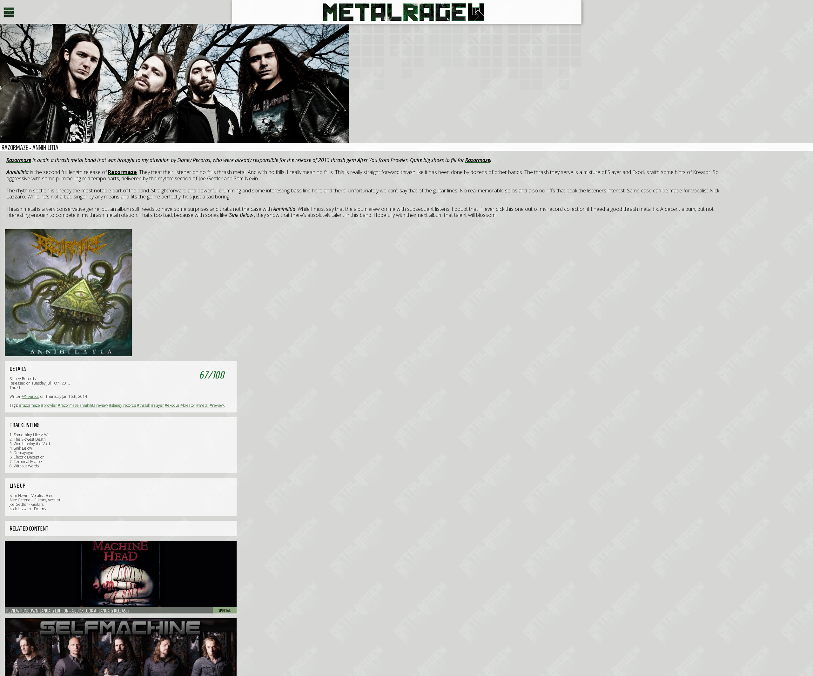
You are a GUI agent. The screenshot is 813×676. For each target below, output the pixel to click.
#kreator (187, 405)
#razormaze (29, 405)
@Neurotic (30, 396)
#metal (202, 405)
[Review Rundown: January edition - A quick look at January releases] (121, 577)
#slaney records (122, 405)
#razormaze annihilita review (83, 405)
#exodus (172, 405)
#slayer (157, 405)
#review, (217, 405)
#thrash (143, 405)
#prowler (49, 405)
